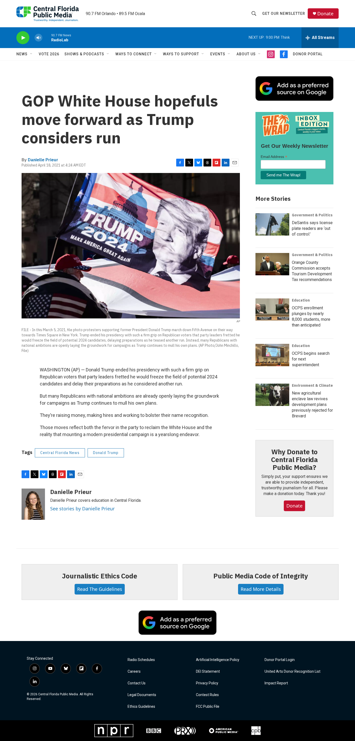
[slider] (47, 37)
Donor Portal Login (280, 660)
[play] (23, 38)
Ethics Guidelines (141, 707)
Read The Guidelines (99, 589)
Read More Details (261, 589)
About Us (246, 54)
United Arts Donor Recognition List (292, 671)
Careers (134, 671)
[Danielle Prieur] (33, 504)
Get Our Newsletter (283, 13)
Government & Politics (312, 215)
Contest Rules (207, 695)
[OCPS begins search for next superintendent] (272, 355)
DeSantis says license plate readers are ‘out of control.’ (312, 228)
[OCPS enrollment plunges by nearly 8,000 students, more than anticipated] (272, 309)
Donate (325, 13)
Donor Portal (308, 54)
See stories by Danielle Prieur (82, 508)
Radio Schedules (141, 660)
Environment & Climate (312, 385)
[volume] (38, 38)
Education (301, 300)
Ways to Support (181, 54)
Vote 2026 (49, 54)
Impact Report (276, 683)
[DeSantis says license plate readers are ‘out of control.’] (272, 224)
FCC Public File (207, 707)
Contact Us (137, 683)
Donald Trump (106, 452)
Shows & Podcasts (84, 54)
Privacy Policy (207, 683)
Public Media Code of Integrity (260, 575)
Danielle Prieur (43, 160)
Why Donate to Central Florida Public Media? (294, 459)
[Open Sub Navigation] (31, 54)
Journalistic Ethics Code (99, 575)
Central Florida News (60, 452)
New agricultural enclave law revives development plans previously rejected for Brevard (312, 404)
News (22, 54)
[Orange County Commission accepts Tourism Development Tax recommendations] (272, 264)
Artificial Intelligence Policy (217, 660)
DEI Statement (208, 671)
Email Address (274, 156)
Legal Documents (142, 695)
